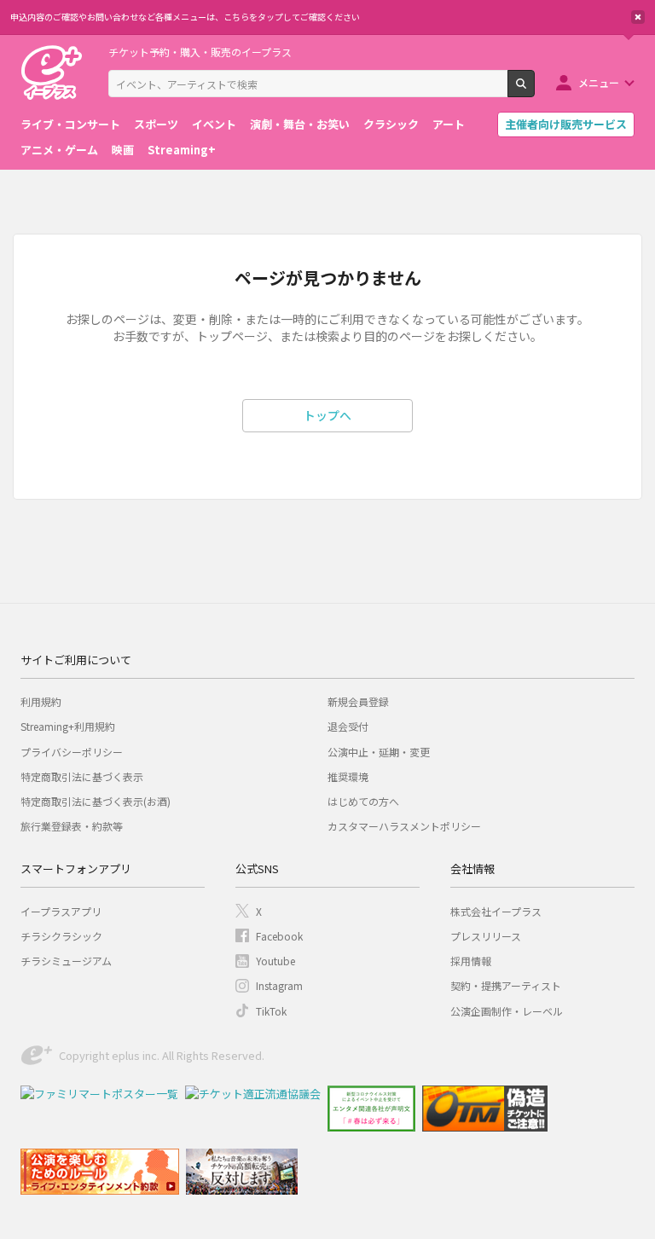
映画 (123, 150)
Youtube (275, 960)
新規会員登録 (358, 701)
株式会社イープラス (496, 911)
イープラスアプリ (60, 911)
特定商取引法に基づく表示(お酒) (95, 801)
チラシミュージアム (66, 960)
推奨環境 (348, 776)
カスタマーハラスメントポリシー (404, 826)
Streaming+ (182, 150)
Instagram (279, 985)
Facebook (279, 936)
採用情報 (470, 960)
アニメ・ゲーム (59, 150)
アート (448, 124)
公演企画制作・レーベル (506, 1011)
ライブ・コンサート (70, 124)
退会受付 (348, 726)
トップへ (327, 415)
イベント (214, 124)
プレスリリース (485, 936)
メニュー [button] (598, 82)
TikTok (271, 1011)
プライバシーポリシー (71, 751)
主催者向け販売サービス (566, 124)
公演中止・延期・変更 (379, 751)
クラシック (391, 124)
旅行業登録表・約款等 (71, 826)
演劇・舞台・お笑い (300, 124)
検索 (534, 90)
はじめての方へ (363, 801)
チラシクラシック (61, 936)
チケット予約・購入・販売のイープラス (200, 51)
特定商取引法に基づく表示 (81, 776)
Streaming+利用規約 (67, 726)
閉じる (638, 17)
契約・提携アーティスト (505, 985)
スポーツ (156, 124)
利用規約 (40, 701)
